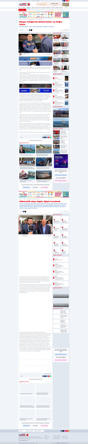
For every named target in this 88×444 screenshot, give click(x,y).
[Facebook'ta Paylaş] (29, 30)
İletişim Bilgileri (65, 437)
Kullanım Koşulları (57, 435)
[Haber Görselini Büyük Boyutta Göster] (35, 43)
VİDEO (66, 7)
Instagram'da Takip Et (61, 180)
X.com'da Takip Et (61, 177)
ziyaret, (48, 132)
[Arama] (69, 7)
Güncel (24, 7)
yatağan (42, 132)
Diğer (61, 7)
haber (33, 132)
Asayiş (36, 7)
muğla (22, 30)
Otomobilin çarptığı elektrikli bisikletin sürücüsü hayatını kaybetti (40, 9)
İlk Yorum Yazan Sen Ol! (36, 140)
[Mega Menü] (19, 8)
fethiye (27, 132)
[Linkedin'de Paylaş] (47, 137)
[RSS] (68, 0)
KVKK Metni (64, 436)
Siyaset (32, 7)
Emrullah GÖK (25, 236)
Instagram (45, 187)
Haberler (20, 19)
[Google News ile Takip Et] (49, 54)
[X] (64, 0)
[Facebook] (63, 0)
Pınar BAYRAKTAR (25, 54)
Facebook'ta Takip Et (61, 175)
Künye (20, 0)
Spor (40, 7)
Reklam (24, 0)
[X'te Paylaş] (31, 30)
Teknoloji (48, 7)
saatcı (37, 132)
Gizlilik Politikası (56, 437)
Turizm (52, 7)
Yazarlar (57, 7)
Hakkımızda (47, 437)
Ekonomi (43, 7)
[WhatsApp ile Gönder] (50, 137)
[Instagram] (66, 0)
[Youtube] (67, 0)
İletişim (28, 0)
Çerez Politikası (56, 438)
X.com (36, 187)
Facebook (27, 187)
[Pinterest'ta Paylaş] (48, 137)
